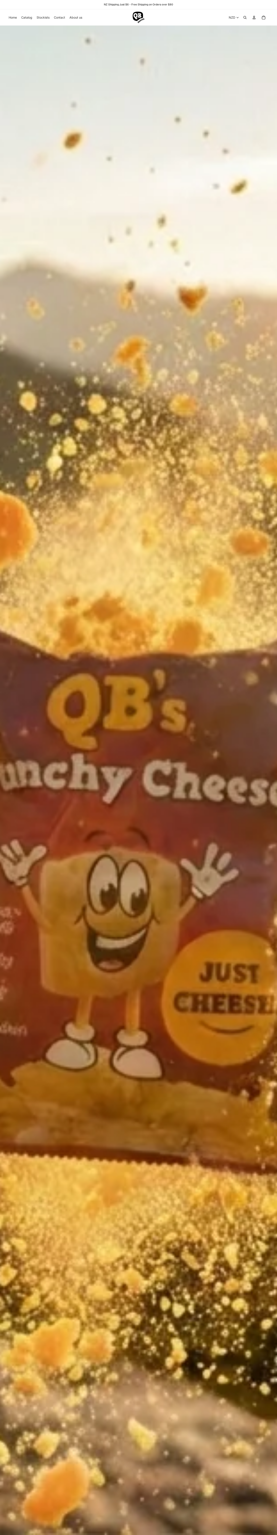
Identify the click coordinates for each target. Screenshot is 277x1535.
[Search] (245, 17)
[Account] (254, 17)
